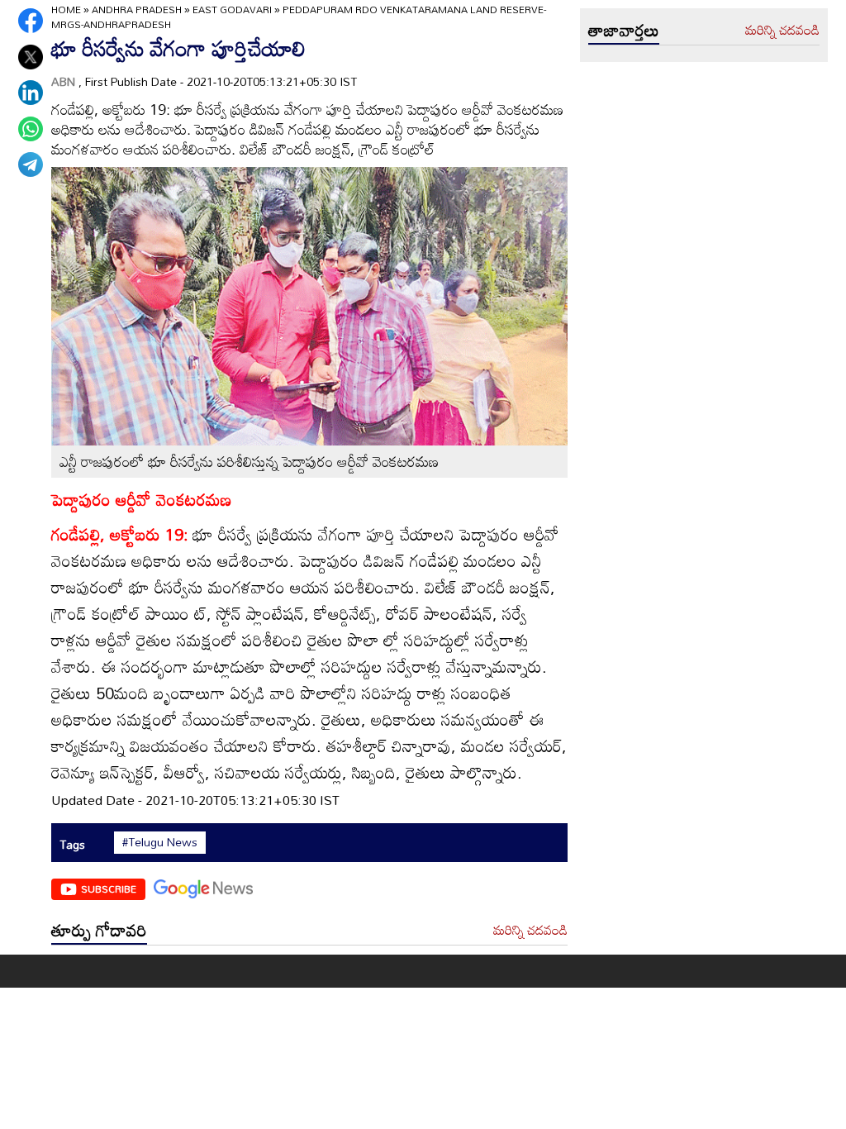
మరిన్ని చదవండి (530, 930)
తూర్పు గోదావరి (99, 930)
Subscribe (108, 888)
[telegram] (30, 164)
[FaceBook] (30, 20)
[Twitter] (30, 57)
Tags (72, 844)
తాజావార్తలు (623, 30)
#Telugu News (159, 842)
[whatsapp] (30, 129)
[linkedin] (30, 92)
